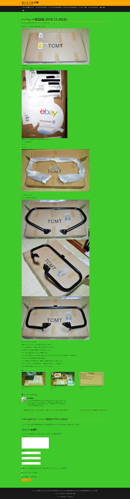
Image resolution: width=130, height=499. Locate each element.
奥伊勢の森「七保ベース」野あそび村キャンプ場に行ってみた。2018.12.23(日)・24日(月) (45, 410)
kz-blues (24, 22)
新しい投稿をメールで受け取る (29, 477)
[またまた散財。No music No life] (64, 379)
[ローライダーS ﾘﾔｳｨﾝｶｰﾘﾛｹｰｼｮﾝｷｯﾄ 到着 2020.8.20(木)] (93, 379)
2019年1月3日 (31, 22)
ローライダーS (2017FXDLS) (41, 7)
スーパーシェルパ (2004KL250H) (55, 7)
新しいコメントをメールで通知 (29, 472)
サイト (23, 461)
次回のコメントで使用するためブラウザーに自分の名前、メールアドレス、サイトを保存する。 (45, 468)
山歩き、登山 (102, 7)
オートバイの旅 (30, 2)
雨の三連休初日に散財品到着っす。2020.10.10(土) (32, 386)
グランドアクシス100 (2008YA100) (70, 7)
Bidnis (72, 496)
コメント (24, 436)
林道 (85, 7)
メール (24, 456)
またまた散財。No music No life (58, 386)
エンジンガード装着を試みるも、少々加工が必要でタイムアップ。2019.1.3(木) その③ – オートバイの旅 (53, 424)
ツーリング (81, 7)
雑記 (23, 10)
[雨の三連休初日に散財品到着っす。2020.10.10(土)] (35, 379)
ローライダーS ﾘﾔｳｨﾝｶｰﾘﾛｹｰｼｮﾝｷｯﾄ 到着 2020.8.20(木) (91, 386)
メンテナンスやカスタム (93, 7)
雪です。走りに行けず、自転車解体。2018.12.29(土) (93, 410)
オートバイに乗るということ (28, 7)
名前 (23, 451)
